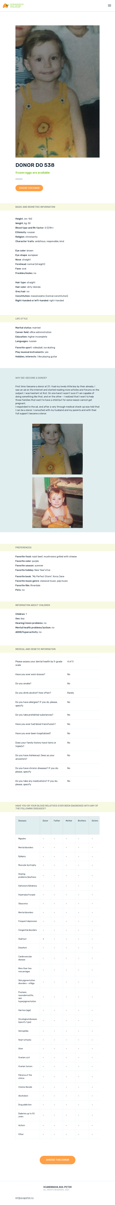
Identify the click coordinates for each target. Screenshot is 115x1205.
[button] (29, 188)
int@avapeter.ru (24, 1198)
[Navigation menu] (109, 5)
